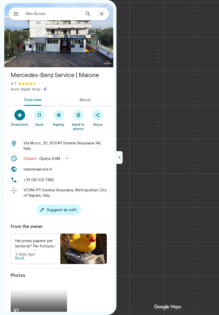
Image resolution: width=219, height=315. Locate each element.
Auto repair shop (25, 89)
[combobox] (53, 13)
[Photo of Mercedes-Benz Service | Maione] (58, 35)
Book (19, 258)
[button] (58, 158)
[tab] (31, 99)
